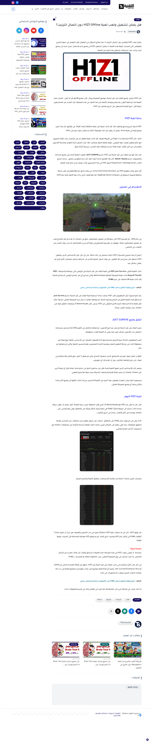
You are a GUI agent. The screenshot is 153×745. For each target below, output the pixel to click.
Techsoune (132, 32)
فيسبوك (31, 178)
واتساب (42, 203)
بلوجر (32, 152)
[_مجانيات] (50, 717)
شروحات (104, 9)
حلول (18, 163)
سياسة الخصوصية (91, 2)
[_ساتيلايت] (14, 712)
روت (35, 168)
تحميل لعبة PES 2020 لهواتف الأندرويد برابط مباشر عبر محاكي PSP (23, 124)
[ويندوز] (72, 712)
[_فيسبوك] (59, 712)
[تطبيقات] (63, 712)
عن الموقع (104, 2)
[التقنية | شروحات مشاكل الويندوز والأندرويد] (126, 6)
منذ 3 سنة (24, 66)
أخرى (37, 9)
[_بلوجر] (18, 712)
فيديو (43, 178)
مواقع (42, 198)
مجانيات (42, 188)
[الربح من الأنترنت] (32, 712)
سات (27, 168)
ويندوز (81, 9)
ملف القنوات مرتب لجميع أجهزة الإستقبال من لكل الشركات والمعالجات (22, 71)
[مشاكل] (81, 712)
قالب (20, 178)
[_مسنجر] (50, 712)
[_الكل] (41, 712)
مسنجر (42, 193)
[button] (131, 611)
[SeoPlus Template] (140, 714)
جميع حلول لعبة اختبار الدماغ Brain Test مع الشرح (22, 98)
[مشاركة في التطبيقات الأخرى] (111, 611)
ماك (25, 183)
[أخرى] (27, 712)
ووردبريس (30, 203)
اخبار (17, 142)
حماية (43, 168)
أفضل (42, 142)
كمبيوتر (108, 600)
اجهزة (26, 142)
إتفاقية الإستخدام (77, 2)
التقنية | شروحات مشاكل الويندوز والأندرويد (107, 715)
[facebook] (17, 2)
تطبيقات (67, 9)
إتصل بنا (65, 2)
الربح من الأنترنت (47, 9)
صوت (43, 173)
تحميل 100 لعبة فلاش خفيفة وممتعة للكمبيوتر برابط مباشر (22, 58)
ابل (34, 142)
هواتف (20, 198)
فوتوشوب (21, 173)
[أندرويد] (77, 712)
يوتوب (42, 208)
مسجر (19, 188)
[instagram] (13, 2)
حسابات (28, 163)
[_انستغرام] (45, 712)
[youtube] (34, 30)
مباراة (18, 183)
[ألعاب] (68, 712)
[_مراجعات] (23, 712)
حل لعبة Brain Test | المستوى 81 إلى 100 (21, 110)
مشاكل (96, 9)
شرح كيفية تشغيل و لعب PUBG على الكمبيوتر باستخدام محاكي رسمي (107, 581)
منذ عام (25, 39)
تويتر (19, 157)
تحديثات (21, 152)
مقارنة (19, 193)
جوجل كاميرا (40, 163)
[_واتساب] (54, 712)
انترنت (26, 147)
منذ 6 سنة (24, 52)
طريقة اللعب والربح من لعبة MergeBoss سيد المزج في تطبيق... (129, 665)
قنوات (42, 183)
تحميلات (42, 157)
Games (99, 600)
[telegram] (19, 30)
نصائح (31, 198)
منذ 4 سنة (24, 119)
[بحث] (13, 9)
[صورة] (38, 42)
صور (32, 173)
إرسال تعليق (132, 687)
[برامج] (36, 712)
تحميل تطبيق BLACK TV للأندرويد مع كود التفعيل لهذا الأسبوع (21, 85)
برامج (57, 9)
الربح (43, 147)
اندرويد (17, 147)
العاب (138, 19)
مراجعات (30, 188)
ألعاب (75, 9)
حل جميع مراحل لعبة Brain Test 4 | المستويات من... (97, 663)
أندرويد (88, 9)
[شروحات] (86, 712)
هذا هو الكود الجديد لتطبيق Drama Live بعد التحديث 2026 (22, 44)
